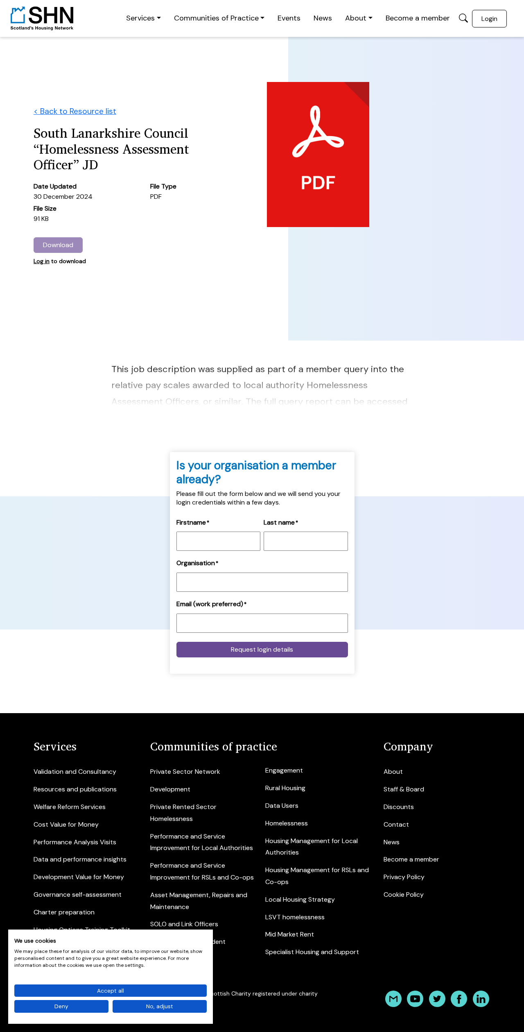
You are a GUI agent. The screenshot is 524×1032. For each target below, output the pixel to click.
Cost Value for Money (66, 824)
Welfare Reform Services (70, 806)
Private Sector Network (185, 771)
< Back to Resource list (75, 111)
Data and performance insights (80, 859)
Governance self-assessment (78, 894)
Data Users (281, 805)
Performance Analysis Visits (75, 842)
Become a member (418, 18)
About (355, 18)
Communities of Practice (216, 18)
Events (289, 18)
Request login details (262, 649)
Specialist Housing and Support (312, 952)
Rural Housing (285, 788)
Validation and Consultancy (75, 771)
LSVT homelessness (295, 917)
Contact (396, 824)
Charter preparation (64, 912)
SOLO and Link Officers (184, 924)
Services (140, 18)
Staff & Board (404, 789)
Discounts (399, 806)
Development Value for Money (79, 877)
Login (489, 18)
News (323, 18)
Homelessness (286, 823)
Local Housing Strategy (300, 899)
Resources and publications (75, 789)
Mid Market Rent (289, 934)
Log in (42, 261)
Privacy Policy (404, 877)
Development (170, 789)
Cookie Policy (404, 894)
